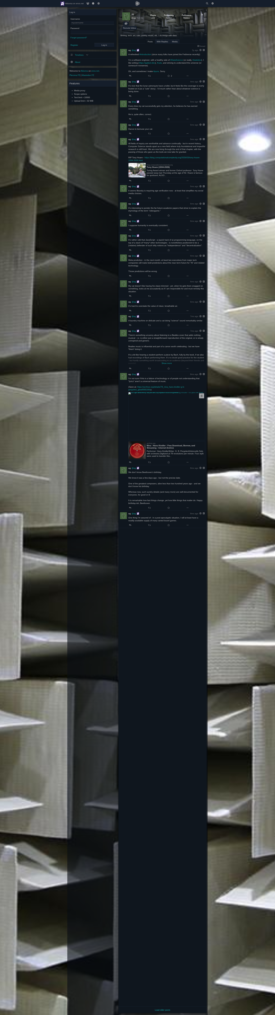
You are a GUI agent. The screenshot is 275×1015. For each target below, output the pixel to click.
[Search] (207, 3)
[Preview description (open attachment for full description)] (201, 395)
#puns (156, 71)
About (77, 62)
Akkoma (84, 71)
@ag (133, 18)
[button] (130, 75)
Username (75, 19)
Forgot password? (78, 37)
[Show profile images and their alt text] (126, 24)
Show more (167, 363)
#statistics (196, 60)
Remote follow (129, 28)
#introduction (145, 54)
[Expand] (203, 50)
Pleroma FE (74, 75)
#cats (159, 63)
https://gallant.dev (147, 63)
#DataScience (176, 60)
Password (74, 28)
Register (74, 45)
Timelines (79, 55)
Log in (104, 45)
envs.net (95, 71)
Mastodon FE (88, 75)
